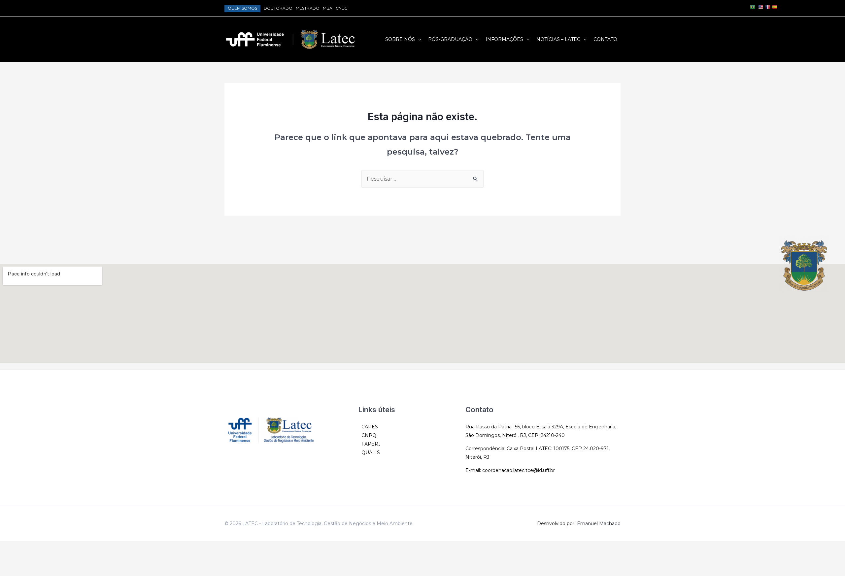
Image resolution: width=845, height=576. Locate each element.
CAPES (369, 427)
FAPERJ (371, 444)
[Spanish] (774, 7)
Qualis (370, 452)
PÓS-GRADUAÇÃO (450, 39)
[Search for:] (422, 179)
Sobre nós (400, 39)
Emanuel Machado (599, 523)
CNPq (368, 435)
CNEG (342, 8)
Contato (605, 39)
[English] (760, 7)
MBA (327, 8)
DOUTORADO (278, 8)
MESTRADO (308, 8)
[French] (767, 7)
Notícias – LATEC (558, 39)
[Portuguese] (752, 7)
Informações (504, 39)
